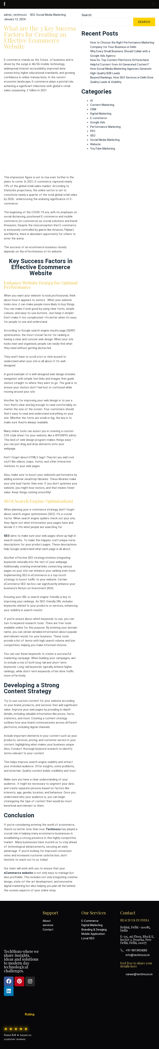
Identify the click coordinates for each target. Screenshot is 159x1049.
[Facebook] (9, 981)
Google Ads (97, 122)
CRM (93, 109)
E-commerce (98, 118)
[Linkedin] (9, 991)
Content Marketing (102, 105)
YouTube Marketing (102, 148)
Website (95, 144)
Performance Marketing (105, 127)
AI (91, 100)
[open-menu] (152, 4)
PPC (93, 131)
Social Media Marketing (51, 15)
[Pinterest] (19, 981)
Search (86, 15)
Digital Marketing (100, 113)
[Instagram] (30, 981)
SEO (32, 15)
